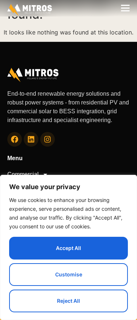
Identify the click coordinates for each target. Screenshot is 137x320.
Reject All (68, 301)
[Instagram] (47, 139)
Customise (68, 274)
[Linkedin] (31, 139)
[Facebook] (14, 139)
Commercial (23, 174)
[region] (68, 247)
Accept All (68, 248)
